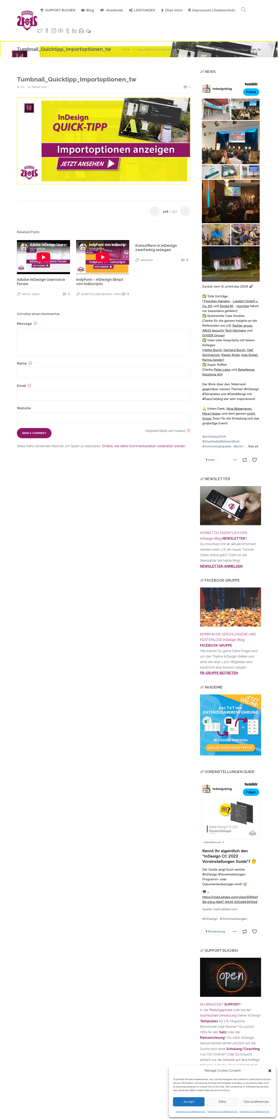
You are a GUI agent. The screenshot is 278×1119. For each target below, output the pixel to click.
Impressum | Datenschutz (213, 10)
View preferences (256, 1102)
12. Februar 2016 (37, 87)
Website (24, 408)
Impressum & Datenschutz (191, 1111)
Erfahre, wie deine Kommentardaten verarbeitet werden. (144, 446)
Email (22, 386)
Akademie (114, 10)
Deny (222, 1102)
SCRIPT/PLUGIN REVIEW (96, 294)
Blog (90, 10)
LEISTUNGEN (144, 10)
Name (22, 363)
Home (126, 49)
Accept (189, 1102)
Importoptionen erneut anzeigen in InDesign (166, 49)
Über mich (173, 10)
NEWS (26, 294)
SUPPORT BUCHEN (60, 10)
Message (25, 324)
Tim (22, 87)
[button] (270, 1071)
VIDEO (36, 294)
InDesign (146, 260)
